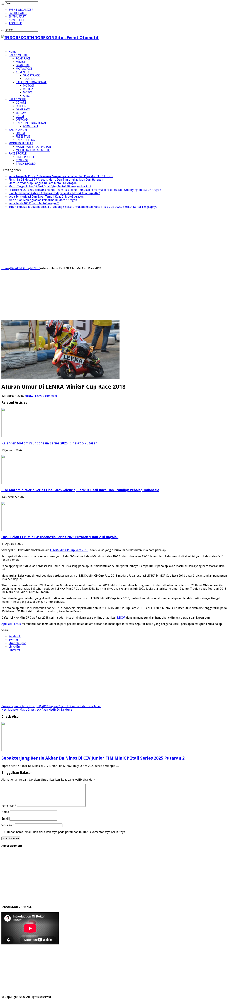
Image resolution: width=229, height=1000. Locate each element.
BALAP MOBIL (17, 99)
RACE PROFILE (18, 153)
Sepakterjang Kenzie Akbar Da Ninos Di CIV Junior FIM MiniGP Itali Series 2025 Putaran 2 (93, 758)
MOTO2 (28, 89)
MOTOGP (29, 85)
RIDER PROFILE (25, 157)
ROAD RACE (23, 58)
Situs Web (7, 825)
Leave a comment (46, 395)
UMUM (20, 133)
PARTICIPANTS (18, 13)
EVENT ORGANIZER (21, 9)
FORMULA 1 (30, 126)
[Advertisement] (114, 236)
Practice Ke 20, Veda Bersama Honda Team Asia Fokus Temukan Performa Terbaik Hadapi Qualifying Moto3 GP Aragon (85, 189)
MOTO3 (28, 92)
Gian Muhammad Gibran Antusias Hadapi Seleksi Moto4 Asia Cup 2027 (54, 193)
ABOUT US (15, 23)
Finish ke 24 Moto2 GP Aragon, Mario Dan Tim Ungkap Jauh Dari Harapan (56, 179)
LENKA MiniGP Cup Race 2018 (69, 550)
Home (12, 51)
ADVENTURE (24, 72)
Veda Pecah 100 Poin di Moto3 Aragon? (34, 203)
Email (5, 818)
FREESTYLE (23, 136)
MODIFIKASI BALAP (21, 143)
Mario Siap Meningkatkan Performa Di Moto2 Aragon (43, 200)
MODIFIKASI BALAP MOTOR (33, 146)
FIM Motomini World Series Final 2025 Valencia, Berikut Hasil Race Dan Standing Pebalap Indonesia (80, 490)
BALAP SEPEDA (25, 140)
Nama (5, 812)
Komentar (8, 805)
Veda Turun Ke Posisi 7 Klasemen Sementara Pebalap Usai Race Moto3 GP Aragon (61, 176)
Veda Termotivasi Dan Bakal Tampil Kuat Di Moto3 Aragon (46, 196)
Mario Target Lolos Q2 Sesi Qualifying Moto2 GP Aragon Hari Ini (50, 186)
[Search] (2, 4)
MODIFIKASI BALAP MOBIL (33, 150)
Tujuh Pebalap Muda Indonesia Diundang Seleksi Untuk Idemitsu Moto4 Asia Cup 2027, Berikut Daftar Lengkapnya (83, 206)
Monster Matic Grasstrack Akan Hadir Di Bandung (36, 709)
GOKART (21, 102)
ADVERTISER (17, 20)
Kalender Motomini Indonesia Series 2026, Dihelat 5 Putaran (49, 443)
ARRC (26, 96)
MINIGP (21, 62)
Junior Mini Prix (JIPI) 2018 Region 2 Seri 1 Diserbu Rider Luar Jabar (51, 706)
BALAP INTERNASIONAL (31, 82)
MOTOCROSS (24, 68)
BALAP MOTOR (18, 55)
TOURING (29, 79)
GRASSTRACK (31, 75)
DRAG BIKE (23, 65)
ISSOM (20, 116)
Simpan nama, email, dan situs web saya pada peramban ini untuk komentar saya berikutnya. (66, 832)
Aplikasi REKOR (11, 624)
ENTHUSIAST (17, 16)
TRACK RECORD (26, 163)
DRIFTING (22, 106)
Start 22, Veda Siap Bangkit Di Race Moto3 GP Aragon (43, 183)
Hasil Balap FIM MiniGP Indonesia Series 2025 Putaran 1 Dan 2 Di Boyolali (59, 537)
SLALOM (21, 113)
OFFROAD (22, 119)
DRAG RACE (23, 109)
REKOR (121, 617)
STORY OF (22, 160)
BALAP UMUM (18, 129)
